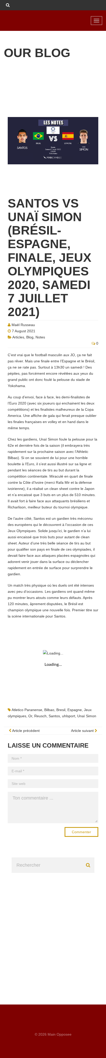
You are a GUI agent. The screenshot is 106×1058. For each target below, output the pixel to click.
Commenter (81, 832)
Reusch (40, 716)
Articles (18, 337)
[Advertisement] (53, 926)
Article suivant (83, 731)
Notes (40, 337)
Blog (29, 337)
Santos (54, 716)
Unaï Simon (86, 716)
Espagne (74, 710)
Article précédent (25, 731)
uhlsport (68, 716)
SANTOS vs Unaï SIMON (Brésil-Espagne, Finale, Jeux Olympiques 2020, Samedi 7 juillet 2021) (49, 257)
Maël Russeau (23, 325)
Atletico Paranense (27, 710)
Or (30, 716)
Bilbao (49, 710)
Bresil (60, 710)
